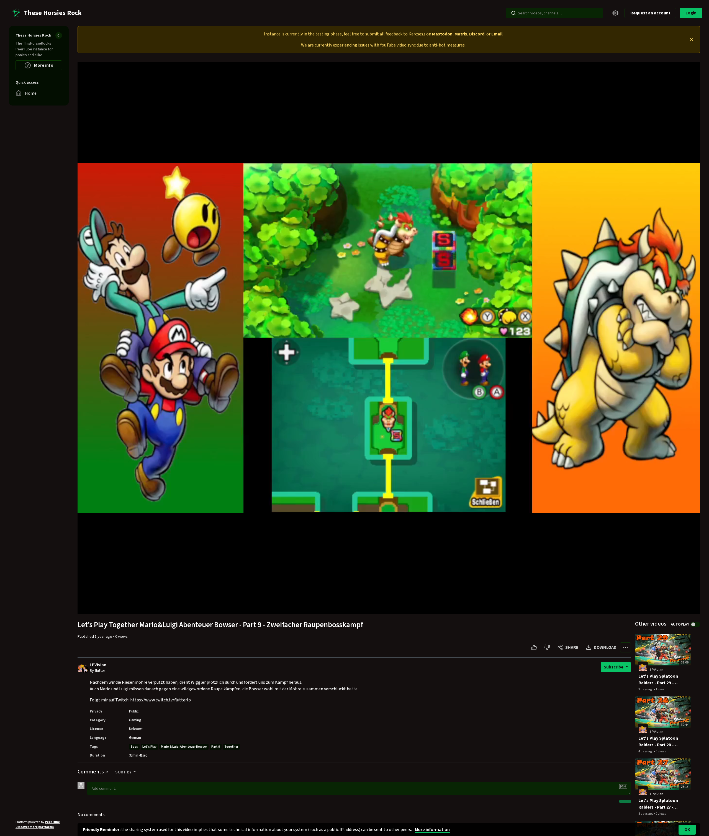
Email (497, 34)
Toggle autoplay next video (695, 624)
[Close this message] (691, 39)
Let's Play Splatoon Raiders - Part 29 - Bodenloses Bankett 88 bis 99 (659, 679)
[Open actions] (625, 647)
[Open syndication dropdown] (107, 772)
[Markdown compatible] (623, 786)
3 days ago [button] (646, 689)
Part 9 (215, 746)
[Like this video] (534, 647)
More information (432, 830)
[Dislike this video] (547, 647)
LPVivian (98, 665)
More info (43, 65)
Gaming (135, 720)
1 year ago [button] (104, 636)
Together (231, 746)
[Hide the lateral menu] (58, 35)
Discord (476, 34)
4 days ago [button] (646, 751)
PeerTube (52, 822)
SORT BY (123, 772)
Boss (134, 746)
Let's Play (149, 746)
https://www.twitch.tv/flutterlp (160, 700)
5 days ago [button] (646, 813)
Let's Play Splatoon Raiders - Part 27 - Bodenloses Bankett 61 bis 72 (659, 804)
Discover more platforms (35, 827)
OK (687, 830)
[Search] (513, 13)
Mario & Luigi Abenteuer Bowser (184, 746)
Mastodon (442, 34)
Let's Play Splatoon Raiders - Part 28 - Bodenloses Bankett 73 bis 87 (659, 741)
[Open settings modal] (615, 13)
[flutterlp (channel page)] (642, 666)
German (135, 737)
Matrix (460, 34)
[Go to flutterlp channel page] (85, 669)
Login (691, 13)
